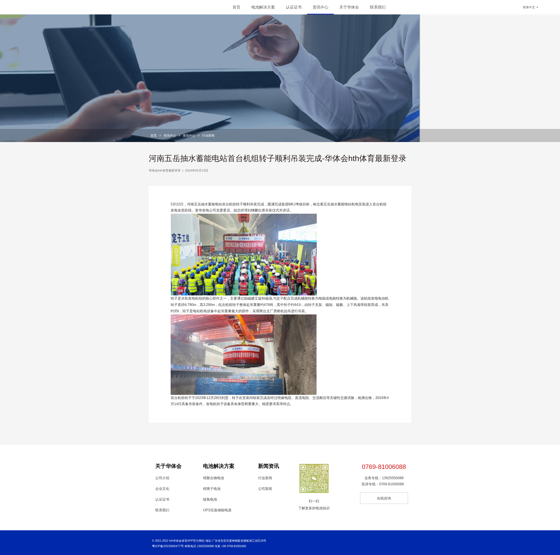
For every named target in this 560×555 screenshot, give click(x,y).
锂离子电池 (211, 489)
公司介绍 (162, 478)
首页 (236, 7)
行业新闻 (208, 135)
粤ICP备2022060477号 (168, 546)
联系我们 (378, 7)
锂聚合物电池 (213, 478)
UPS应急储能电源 (217, 510)
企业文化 (162, 489)
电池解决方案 (263, 7)
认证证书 (294, 7)
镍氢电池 (210, 499)
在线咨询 (384, 498)
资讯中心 (320, 7)
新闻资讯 (268, 466)
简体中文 (529, 7)
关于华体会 (349, 7)
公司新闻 (265, 489)
